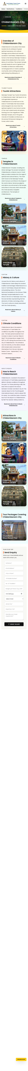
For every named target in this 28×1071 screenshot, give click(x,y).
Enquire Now (21, 1060)
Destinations (10, 9)
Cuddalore (19, 9)
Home (3, 9)
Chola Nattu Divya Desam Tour (10, 537)
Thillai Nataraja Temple (9, 264)
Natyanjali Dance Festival (9, 148)
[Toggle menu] (25, 4)
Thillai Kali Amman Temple (9, 242)
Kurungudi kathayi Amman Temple (10, 220)
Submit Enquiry (15, 624)
